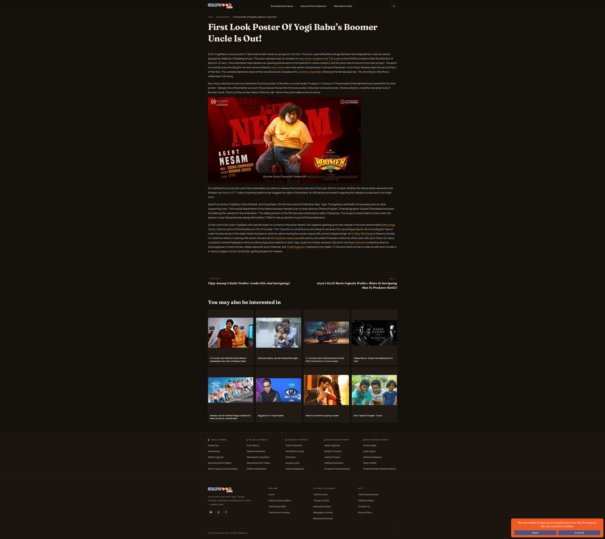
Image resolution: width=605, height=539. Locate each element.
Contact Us (364, 506)
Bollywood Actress (323, 518)
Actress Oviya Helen (310, 72)
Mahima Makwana (256, 451)
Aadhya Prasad (332, 457)
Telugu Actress (321, 500)
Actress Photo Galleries (313, 6)
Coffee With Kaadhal (363, 233)
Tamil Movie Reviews (279, 512)
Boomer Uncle (276, 67)
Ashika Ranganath (295, 468)
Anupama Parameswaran (337, 468)
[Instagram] (226, 512)
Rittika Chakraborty (256, 468)
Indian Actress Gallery (279, 500)
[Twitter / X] (218, 512)
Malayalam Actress (323, 512)
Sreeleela (291, 457)
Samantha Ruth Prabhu (219, 462)
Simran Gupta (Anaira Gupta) (223, 468)
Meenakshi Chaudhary (258, 457)
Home (210, 17)
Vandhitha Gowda (295, 451)
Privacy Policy (365, 512)
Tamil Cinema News (368, 494)
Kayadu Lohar (293, 462)
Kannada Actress (322, 506)
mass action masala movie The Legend (320, 58)
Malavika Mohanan (333, 462)
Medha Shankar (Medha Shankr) (379, 468)
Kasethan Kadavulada (287, 238)
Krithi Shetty (253, 445)
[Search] (393, 6)
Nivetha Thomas (333, 451)
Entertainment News (282, 6)
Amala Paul (213, 445)
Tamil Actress (320, 494)
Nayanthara (214, 451)
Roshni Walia (369, 445)
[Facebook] (211, 512)
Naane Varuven (357, 242)
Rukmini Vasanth (294, 445)
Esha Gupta (369, 451)
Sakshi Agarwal (215, 457)
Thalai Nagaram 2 (296, 247)
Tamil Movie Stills (342, 6)
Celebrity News (366, 500)
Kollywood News (223, 17)
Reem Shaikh (370, 462)
